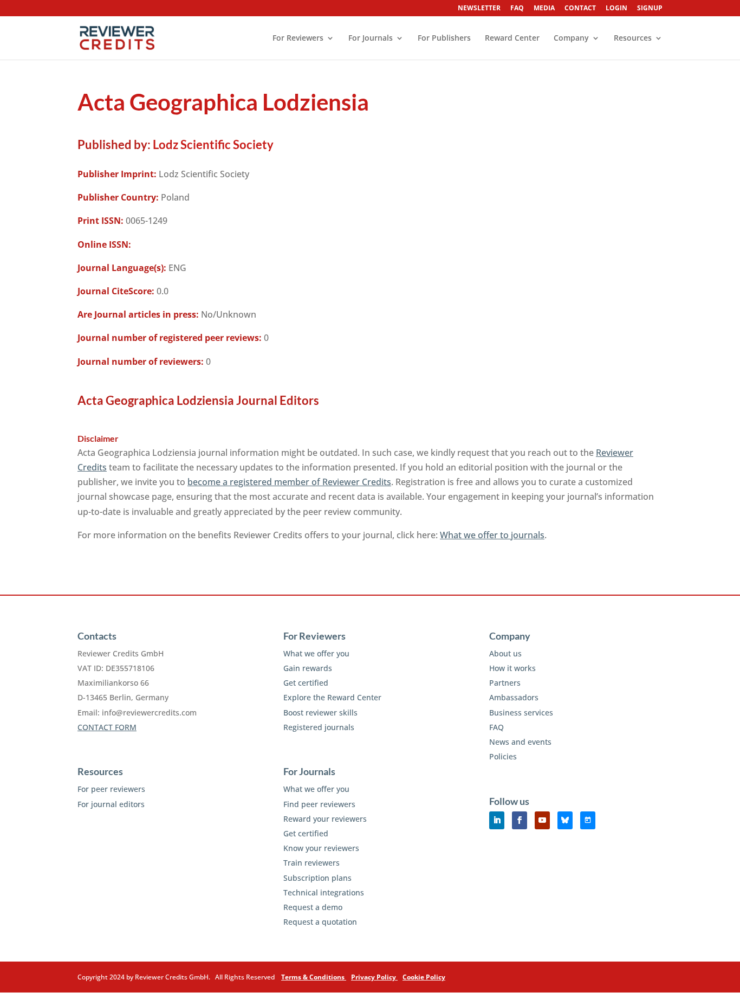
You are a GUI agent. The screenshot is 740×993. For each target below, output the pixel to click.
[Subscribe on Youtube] (542, 820)
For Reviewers (297, 38)
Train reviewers (311, 862)
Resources (633, 38)
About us (505, 653)
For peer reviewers (111, 789)
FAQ (517, 8)
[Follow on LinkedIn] (496, 820)
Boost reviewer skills (320, 712)
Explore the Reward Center (332, 697)
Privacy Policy (374, 977)
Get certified (305, 683)
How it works (512, 668)
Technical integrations (323, 892)
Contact (580, 8)
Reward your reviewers (325, 819)
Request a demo (312, 907)
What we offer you (316, 653)
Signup (650, 8)
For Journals (370, 38)
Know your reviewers (321, 848)
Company (571, 38)
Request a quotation (320, 922)
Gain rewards (307, 668)
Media (544, 8)
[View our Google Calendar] (587, 820)
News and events (520, 742)
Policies (503, 756)
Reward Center (512, 38)
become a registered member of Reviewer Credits (289, 482)
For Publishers (444, 38)
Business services (521, 712)
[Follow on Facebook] (519, 820)
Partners (505, 683)
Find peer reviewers (319, 804)
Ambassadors (513, 697)
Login (616, 8)
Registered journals (318, 727)
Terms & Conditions (313, 977)
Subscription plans (317, 878)
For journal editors (111, 804)
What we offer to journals (492, 535)
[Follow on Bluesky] (565, 820)
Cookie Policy (424, 977)
